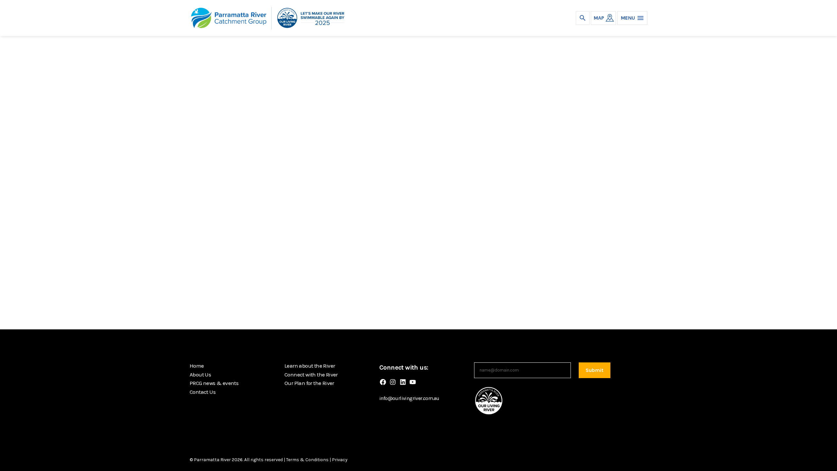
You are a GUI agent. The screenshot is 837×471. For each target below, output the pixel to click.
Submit (595, 370)
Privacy (340, 459)
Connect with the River (311, 374)
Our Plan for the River (309, 383)
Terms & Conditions (307, 459)
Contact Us (202, 392)
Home (197, 365)
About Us (200, 374)
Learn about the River (309, 365)
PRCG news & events (214, 383)
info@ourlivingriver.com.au (409, 398)
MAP (599, 18)
